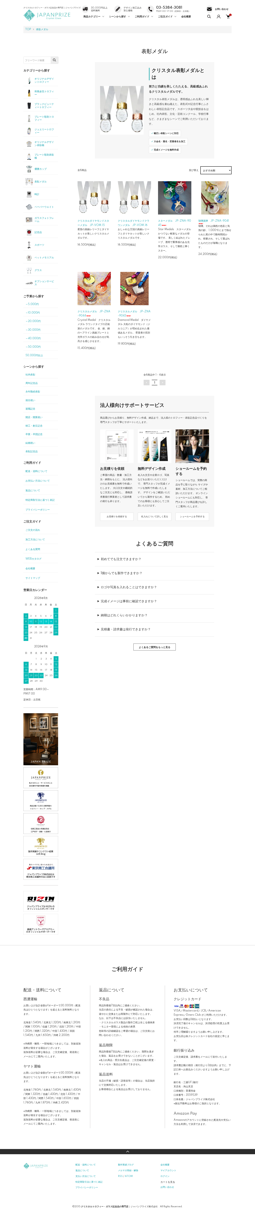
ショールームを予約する (192, 516)
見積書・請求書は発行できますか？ (126, 629)
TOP (28, 29)
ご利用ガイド (142, 16)
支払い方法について (85, 1176)
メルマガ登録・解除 (128, 1170)
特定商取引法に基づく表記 (40, 500)
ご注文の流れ (33, 530)
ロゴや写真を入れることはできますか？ (129, 587)
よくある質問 (33, 549)
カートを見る (167, 1182)
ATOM (129, 1176)
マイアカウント (168, 1170)
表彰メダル (42, 29)
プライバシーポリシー (38, 509)
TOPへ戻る (127, 1151)
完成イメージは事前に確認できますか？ (129, 601)
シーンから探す (117, 16)
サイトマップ (33, 578)
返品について (33, 490)
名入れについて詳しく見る (154, 516)
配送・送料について (36, 471)
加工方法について (35, 539)
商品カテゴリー (91, 16)
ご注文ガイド (165, 16)
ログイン (164, 1176)
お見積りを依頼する (117, 516)
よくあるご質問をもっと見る (154, 647)
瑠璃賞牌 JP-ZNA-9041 (213, 221)
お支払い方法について (38, 480)
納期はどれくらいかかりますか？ (124, 615)
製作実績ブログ (126, 1165)
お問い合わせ (167, 1187)
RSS (120, 1176)
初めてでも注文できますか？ (121, 559)
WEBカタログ (33, 559)
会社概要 (186, 16)
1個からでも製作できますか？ (121, 573)
